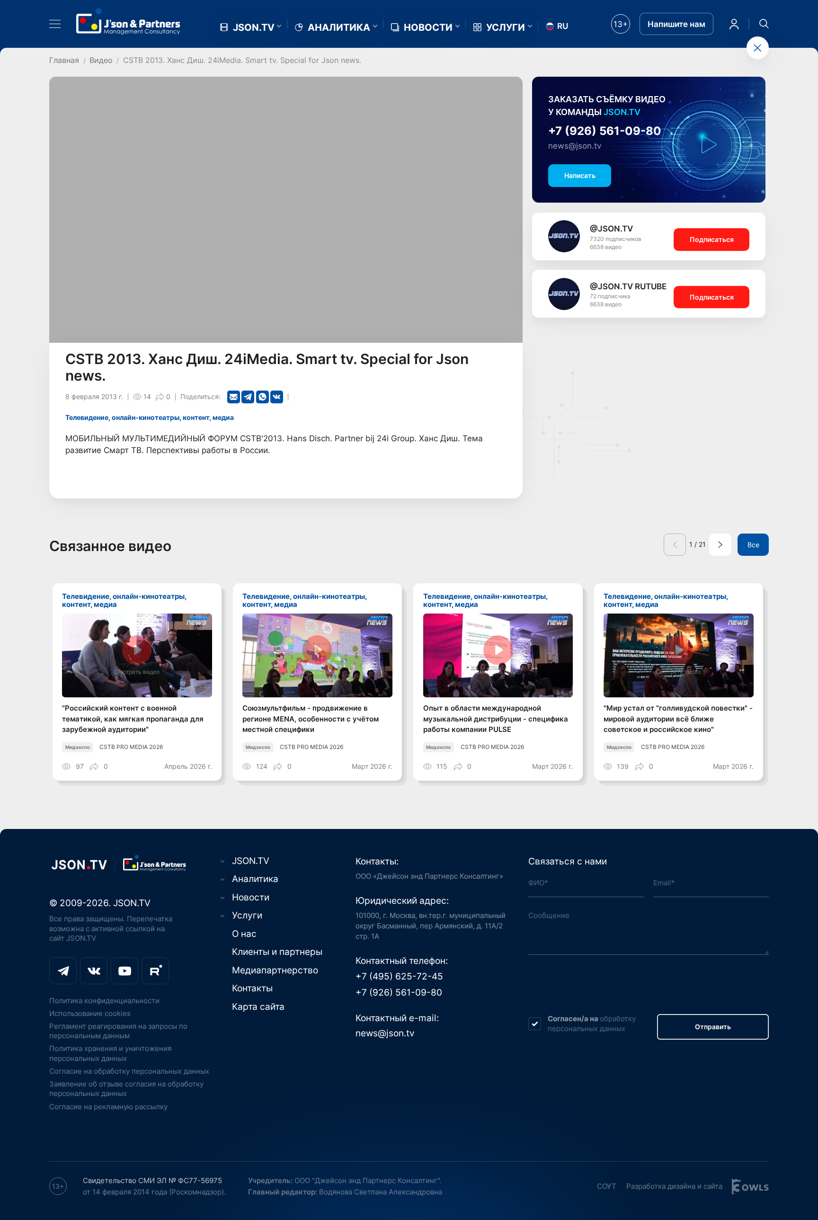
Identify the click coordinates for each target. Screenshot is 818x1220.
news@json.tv (574, 146)
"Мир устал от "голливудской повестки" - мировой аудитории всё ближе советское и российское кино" (678, 719)
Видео (101, 60)
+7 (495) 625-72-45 (399, 976)
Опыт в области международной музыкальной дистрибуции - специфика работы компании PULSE (495, 719)
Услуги (505, 27)
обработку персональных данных (592, 1023)
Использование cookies (90, 1013)
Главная (64, 60)
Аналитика (339, 27)
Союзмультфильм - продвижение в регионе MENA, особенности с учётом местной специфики (310, 719)
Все (753, 545)
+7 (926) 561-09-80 (604, 131)
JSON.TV (254, 27)
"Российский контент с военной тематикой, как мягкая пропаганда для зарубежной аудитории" (133, 719)
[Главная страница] (128, 21)
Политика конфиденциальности (104, 1000)
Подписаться (712, 239)
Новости (428, 27)
